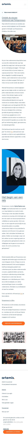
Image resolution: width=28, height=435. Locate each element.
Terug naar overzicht (10, 12)
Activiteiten (5, 396)
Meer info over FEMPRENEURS (13, 323)
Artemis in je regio (7, 393)
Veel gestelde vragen (8, 402)
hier (12, 131)
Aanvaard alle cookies (13, 432)
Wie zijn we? (5, 411)
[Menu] (25, 4)
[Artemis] (6, 4)
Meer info (6, 429)
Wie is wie (5, 399)
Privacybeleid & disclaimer (9, 384)
